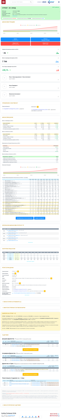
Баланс (15, 39)
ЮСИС (10, 382)
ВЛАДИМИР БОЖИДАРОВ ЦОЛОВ (11, 108)
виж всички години (30, 261)
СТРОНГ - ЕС (13, 370)
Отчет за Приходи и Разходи (46, 39)
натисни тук (15, 15)
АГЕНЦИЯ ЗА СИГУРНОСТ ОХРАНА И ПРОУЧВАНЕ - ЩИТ (19, 383)
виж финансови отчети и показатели (24, 218)
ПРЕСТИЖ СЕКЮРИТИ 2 (16, 360)
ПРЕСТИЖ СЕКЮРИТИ (15, 344)
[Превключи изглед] (59, 12)
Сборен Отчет (15, 44)
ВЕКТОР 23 (13, 369)
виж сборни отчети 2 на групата (30, 374)
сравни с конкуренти (39, 218)
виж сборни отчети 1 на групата (30, 349)
